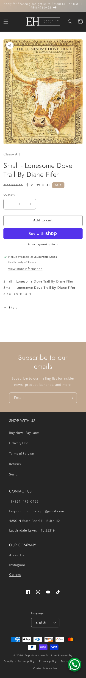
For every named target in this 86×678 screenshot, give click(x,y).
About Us (16, 555)
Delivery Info (18, 443)
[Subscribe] (72, 397)
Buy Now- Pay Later (24, 433)
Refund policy (26, 661)
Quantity (9, 194)
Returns (15, 464)
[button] (6, 22)
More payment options (43, 244)
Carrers (15, 575)
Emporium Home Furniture (41, 655)
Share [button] (13, 308)
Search (14, 474)
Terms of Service (21, 454)
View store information (25, 269)
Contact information (45, 668)
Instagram (17, 565)
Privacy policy (48, 661)
